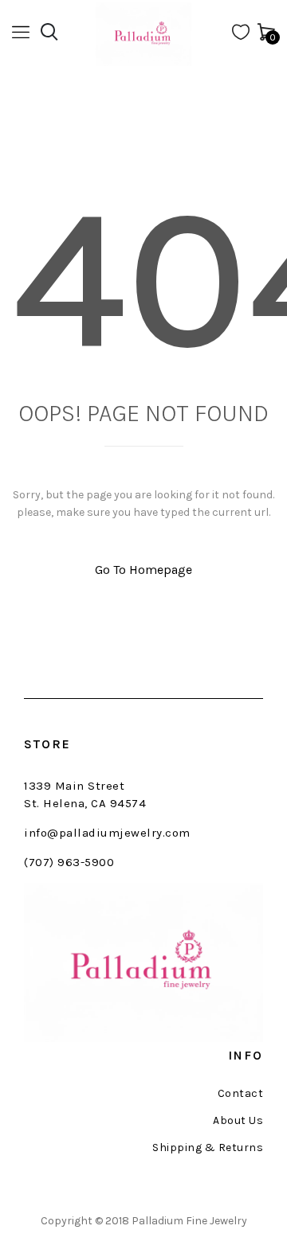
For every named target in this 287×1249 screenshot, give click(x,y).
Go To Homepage (143, 569)
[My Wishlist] (241, 35)
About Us (238, 1120)
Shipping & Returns (207, 1147)
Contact (240, 1093)
